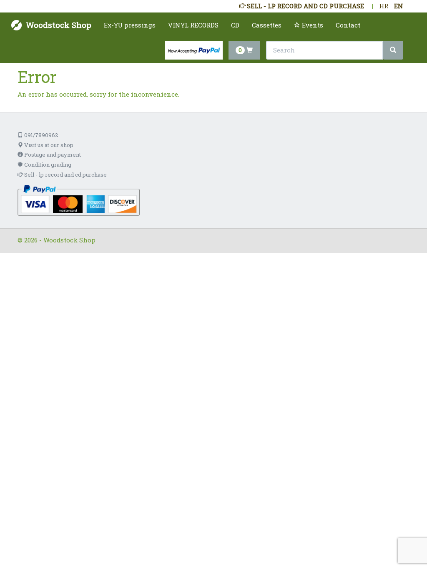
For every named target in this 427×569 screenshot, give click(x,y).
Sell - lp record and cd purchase (65, 174)
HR (383, 6)
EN (398, 6)
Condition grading (47, 164)
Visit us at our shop (48, 145)
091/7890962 (40, 135)
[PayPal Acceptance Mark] (79, 199)
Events (311, 25)
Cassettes (266, 25)
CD (235, 25)
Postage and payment (52, 154)
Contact (348, 25)
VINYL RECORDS (193, 25)
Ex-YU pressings (130, 25)
